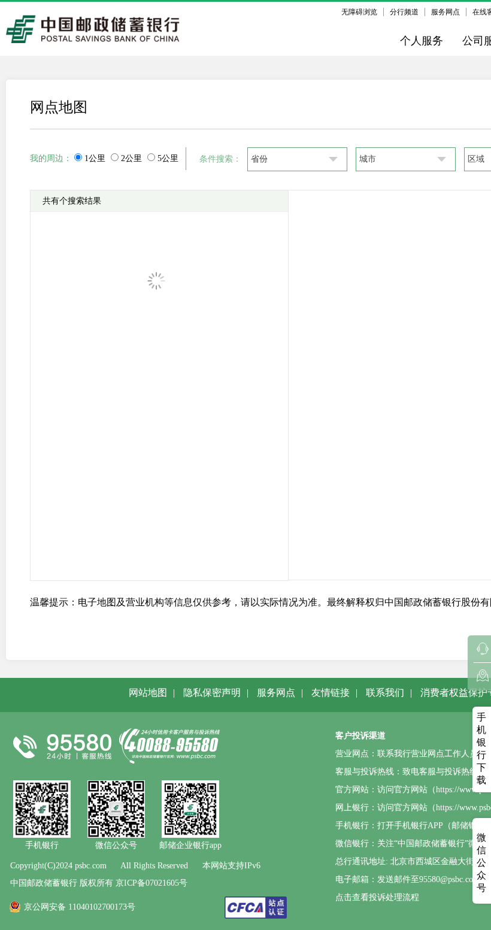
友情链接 (330, 692)
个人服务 (421, 41)
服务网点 (445, 12)
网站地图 (148, 692)
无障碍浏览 (359, 12)
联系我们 (385, 692)
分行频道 (404, 12)
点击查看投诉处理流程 (377, 897)
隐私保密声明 (212, 692)
